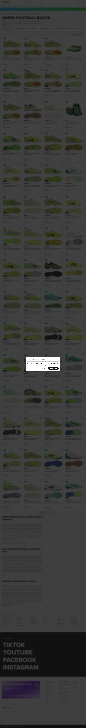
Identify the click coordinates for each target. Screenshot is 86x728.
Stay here (44, 368)
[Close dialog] (59, 358)
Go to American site (53, 368)
